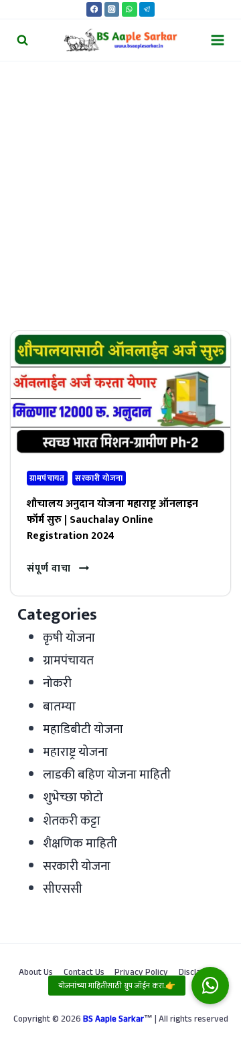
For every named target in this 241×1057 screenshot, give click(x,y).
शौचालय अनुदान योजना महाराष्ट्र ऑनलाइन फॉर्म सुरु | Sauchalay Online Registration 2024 (112, 520)
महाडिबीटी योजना (83, 729)
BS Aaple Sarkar (113, 1020)
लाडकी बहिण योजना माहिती (107, 775)
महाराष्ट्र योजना (75, 752)
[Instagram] (112, 9)
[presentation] (120, 393)
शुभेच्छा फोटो (73, 797)
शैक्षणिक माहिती (80, 843)
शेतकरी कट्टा (71, 821)
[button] (210, 985)
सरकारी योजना (99, 478)
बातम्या (59, 706)
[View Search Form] (22, 39)
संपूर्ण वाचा (58, 568)
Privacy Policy (141, 973)
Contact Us (84, 973)
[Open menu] (217, 40)
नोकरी (57, 683)
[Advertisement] (120, 188)
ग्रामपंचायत (47, 478)
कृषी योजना (69, 638)
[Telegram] (147, 9)
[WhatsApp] (129, 9)
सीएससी (62, 889)
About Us (36, 973)
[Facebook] (94, 9)
